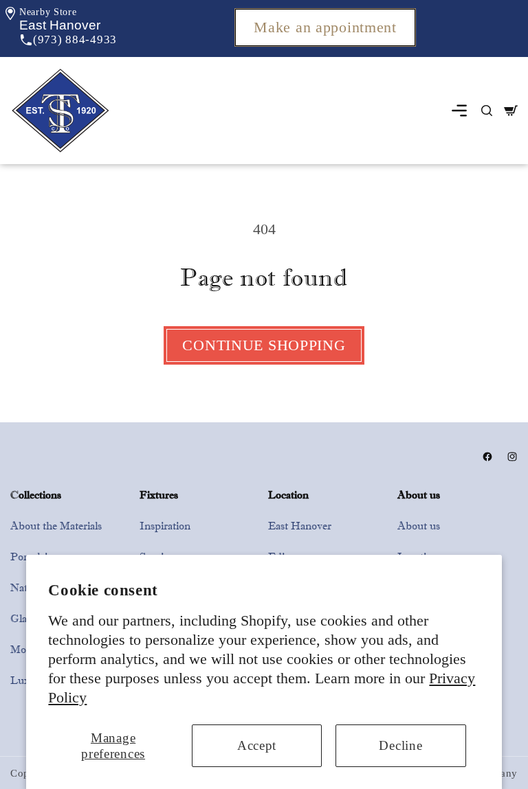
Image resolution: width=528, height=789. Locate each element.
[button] (59, 25)
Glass (22, 618)
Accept (256, 745)
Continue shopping (263, 345)
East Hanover (299, 525)
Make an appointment (325, 27)
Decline (400, 745)
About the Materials (56, 525)
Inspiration (165, 525)
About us (418, 525)
